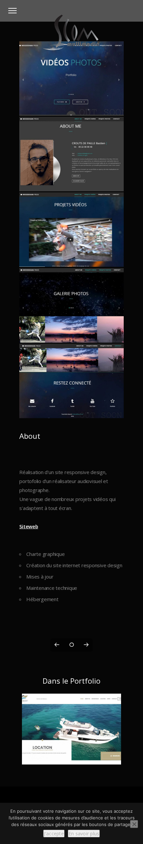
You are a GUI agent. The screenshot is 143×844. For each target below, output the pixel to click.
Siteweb (28, 526)
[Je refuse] (134, 824)
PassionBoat (71, 757)
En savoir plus (84, 833)
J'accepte (54, 833)
